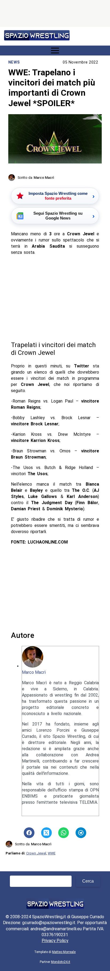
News (14, 62)
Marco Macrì (34, 672)
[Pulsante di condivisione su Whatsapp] (63, 832)
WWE (52, 853)
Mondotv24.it (60, 962)
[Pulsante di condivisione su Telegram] (81, 832)
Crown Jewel (36, 853)
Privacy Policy (55, 940)
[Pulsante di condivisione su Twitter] (46, 832)
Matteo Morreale (64, 952)
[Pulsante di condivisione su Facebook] (29, 832)
